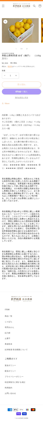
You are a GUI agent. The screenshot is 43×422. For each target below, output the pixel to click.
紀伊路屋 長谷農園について (16, 350)
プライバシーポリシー (14, 377)
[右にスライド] (27, 48)
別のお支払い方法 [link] (21, 97)
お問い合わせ (10, 393)
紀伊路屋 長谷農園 (23, 418)
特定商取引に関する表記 (15, 382)
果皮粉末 (8, 344)
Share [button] (7, 103)
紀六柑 (7, 333)
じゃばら (8, 322)
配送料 (10, 66)
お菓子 (7, 338)
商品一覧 (8, 316)
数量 (3, 71)
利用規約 (8, 388)
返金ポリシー (10, 365)
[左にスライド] (16, 48)
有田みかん (9, 327)
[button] (3, 6)
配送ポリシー (10, 371)
